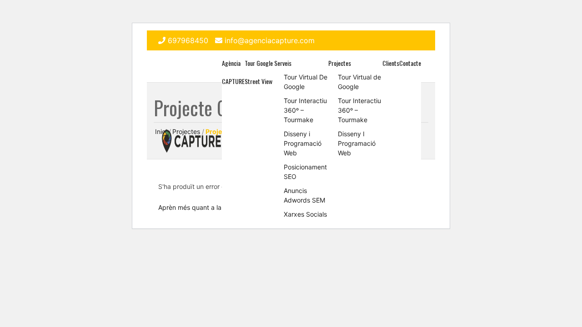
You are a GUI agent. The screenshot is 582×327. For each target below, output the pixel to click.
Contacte (410, 63)
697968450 (188, 40)
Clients (390, 63)
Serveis (282, 63)
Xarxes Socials (305, 214)
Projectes (339, 63)
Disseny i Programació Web (302, 143)
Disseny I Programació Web (357, 143)
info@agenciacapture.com (270, 40)
